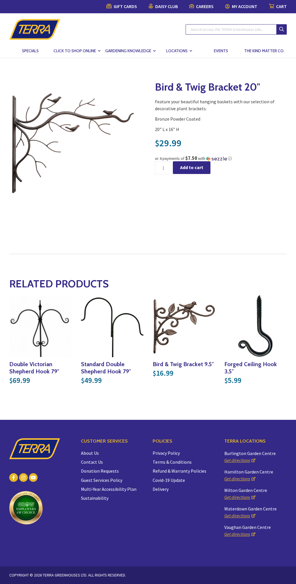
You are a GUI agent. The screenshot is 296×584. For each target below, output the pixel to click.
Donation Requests (100, 471)
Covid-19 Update (169, 480)
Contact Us (92, 462)
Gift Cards (125, 6)
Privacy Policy (166, 453)
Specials (30, 50)
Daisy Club (166, 6)
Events (221, 50)
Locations (177, 50)
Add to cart (191, 167)
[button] (221, 158)
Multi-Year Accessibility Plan (108, 489)
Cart (281, 6)
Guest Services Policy (101, 480)
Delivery (161, 489)
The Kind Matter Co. (264, 50)
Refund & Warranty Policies (179, 471)
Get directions (237, 460)
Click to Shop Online (74, 50)
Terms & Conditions (172, 462)
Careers (204, 6)
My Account (244, 6)
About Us (90, 453)
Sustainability (94, 498)
